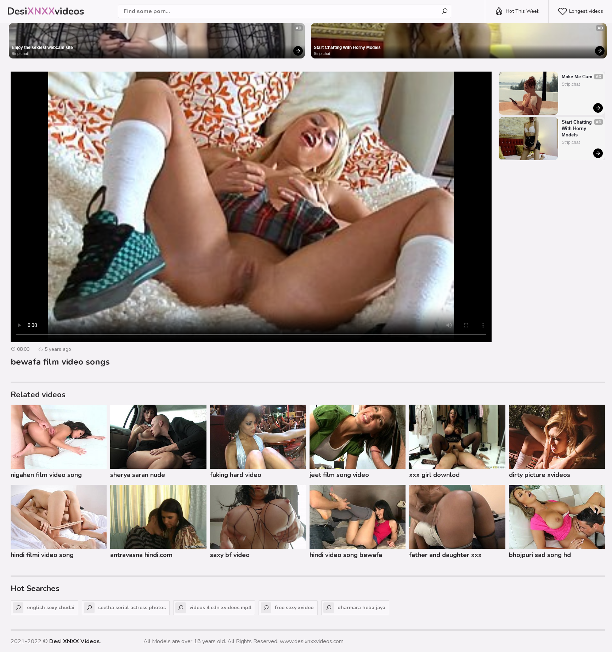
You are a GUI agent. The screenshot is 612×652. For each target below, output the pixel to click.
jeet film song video (339, 475)
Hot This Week (522, 11)
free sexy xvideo (294, 607)
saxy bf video (230, 555)
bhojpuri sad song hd (540, 555)
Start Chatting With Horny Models (347, 47)
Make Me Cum (577, 76)
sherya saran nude (137, 475)
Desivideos (45, 11)
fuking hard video (235, 475)
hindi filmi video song (42, 555)
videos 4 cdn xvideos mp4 (220, 607)
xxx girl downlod (434, 475)
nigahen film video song (46, 475)
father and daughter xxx (445, 555)
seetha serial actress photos (132, 607)
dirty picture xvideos (539, 475)
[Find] (444, 11)
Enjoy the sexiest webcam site (42, 47)
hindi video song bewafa (346, 555)
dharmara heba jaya (361, 607)
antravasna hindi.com (141, 555)
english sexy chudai (50, 607)
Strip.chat (20, 53)
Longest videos (586, 11)
